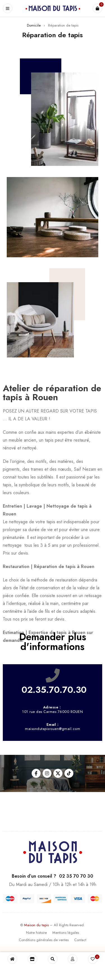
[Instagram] (47, 773)
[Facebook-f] (36, 773)
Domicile (34, 25)
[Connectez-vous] (72, 959)
